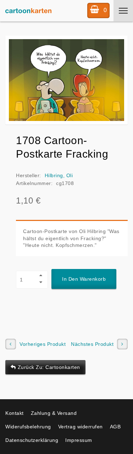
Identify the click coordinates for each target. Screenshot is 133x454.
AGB (115, 426)
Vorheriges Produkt (43, 344)
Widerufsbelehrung (28, 426)
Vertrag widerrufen (80, 426)
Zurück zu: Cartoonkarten (49, 367)
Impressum (78, 440)
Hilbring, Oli (59, 175)
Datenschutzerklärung (31, 440)
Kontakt (14, 413)
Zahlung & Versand (54, 413)
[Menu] (123, 10)
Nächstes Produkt (92, 344)
